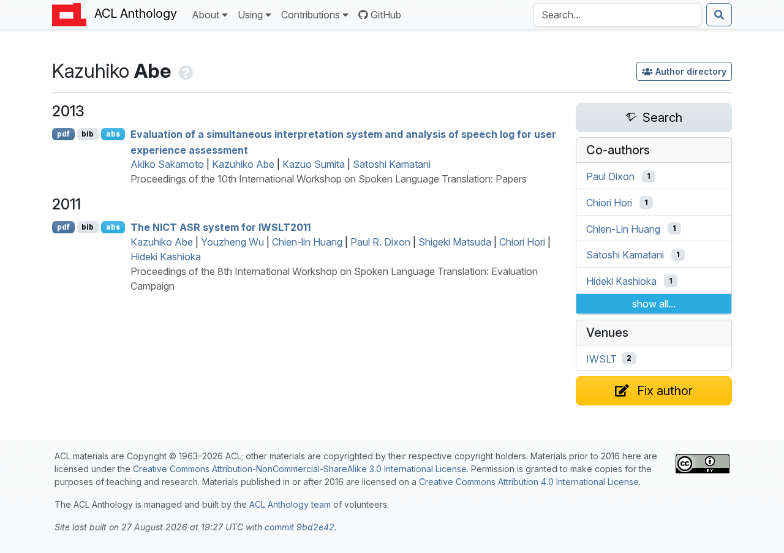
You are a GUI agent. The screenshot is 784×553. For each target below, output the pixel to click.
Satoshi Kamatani (392, 164)
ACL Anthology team (290, 504)
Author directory (690, 71)
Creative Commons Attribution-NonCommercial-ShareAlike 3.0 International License (300, 469)
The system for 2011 (220, 227)
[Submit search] (719, 14)
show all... (654, 304)
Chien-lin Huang (307, 242)
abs (113, 133)
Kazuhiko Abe (243, 164)
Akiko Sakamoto (167, 164)
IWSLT (601, 358)
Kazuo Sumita (313, 164)
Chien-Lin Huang (623, 228)
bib (87, 133)
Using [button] (250, 15)
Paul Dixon (610, 176)
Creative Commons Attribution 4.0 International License (529, 481)
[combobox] (617, 14)
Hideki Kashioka (165, 256)
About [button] (205, 15)
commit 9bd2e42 (299, 527)
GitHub (386, 15)
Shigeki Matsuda (454, 242)
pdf (63, 133)
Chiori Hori (522, 242)
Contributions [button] (310, 15)
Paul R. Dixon (380, 242)
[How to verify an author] (184, 71)
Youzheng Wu (232, 242)
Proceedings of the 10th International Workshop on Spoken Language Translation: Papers (328, 179)
